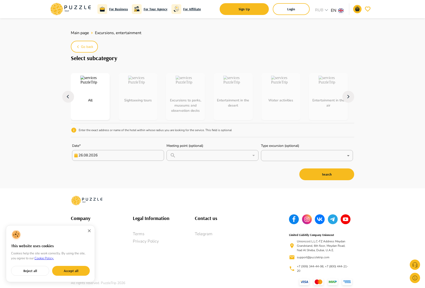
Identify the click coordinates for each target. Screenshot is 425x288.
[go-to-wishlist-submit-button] (368, 9)
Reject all (30, 271)
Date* (76, 145)
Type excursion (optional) (280, 145)
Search (327, 174)
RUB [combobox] (319, 10)
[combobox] (339, 11)
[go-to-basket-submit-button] (357, 9)
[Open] (253, 155)
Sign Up (244, 9)
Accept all (71, 271)
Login (291, 9)
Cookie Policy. (44, 258)
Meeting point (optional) (185, 145)
